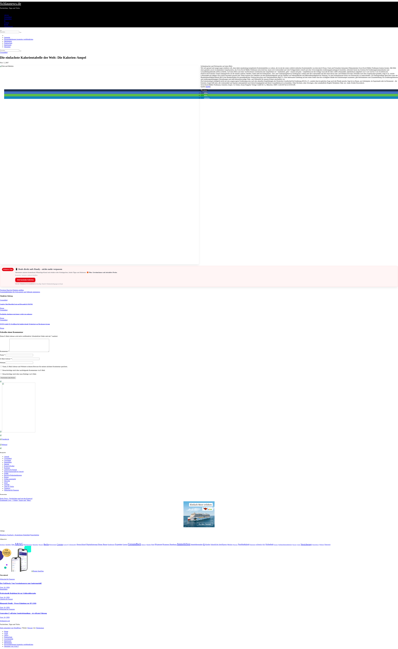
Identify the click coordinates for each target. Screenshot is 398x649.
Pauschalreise (34, 535)
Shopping (7, 47)
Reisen (6, 477)
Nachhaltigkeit (243, 544)
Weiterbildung (315, 544)
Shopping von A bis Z (11, 646)
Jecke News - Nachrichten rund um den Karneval (16, 498)
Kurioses (7, 468)
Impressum (7, 45)
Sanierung (253, 544)
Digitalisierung (91, 544)
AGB (6, 633)
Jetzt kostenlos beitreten (25, 280)
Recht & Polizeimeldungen (13, 475)
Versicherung (8, 26)
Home (6, 631)
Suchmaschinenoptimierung (285, 544)
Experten (118, 544)
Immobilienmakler (197, 544)
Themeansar (40, 628)
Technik (6, 484)
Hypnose (158, 544)
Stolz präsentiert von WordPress (10, 628)
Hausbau (148, 544)
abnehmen (2, 544)
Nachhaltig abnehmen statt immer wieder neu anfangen (16, 314)
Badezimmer (29, 544)
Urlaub (298, 544)
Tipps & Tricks (9, 486)
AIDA (6, 635)
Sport (6, 483)
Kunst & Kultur (9, 466)
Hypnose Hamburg (169, 544)
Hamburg (143, 544)
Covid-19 (65, 544)
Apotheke (8, 544)
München (235, 544)
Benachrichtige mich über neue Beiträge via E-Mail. (19, 374)
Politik (6, 473)
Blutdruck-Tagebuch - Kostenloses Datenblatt (15, 535)
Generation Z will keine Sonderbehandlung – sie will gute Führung (23, 613)
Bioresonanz (52, 544)
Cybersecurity (72, 544)
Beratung (41, 544)
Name (2, 355)
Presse (2, 308)
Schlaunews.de (10, 3)
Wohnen (321, 544)
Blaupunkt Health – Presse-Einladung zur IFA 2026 (18, 603)
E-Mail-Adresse (6, 359)
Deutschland (81, 544)
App (12, 544)
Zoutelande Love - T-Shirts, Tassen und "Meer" (15, 500)
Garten (125, 544)
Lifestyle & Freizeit (10, 470)
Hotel (152, 544)
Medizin (230, 544)
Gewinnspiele (8, 639)
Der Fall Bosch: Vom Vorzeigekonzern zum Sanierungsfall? (21, 583)
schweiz (259, 544)
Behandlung (35, 544)
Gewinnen (7, 460)
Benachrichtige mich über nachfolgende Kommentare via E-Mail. (23, 370)
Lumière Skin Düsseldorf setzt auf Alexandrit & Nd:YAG (16, 304)
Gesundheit (8, 17)
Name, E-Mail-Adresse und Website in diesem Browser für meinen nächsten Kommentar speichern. (35, 366)
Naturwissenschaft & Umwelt (14, 471)
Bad (25, 544)
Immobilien (8, 19)
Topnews (7, 488)
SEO (263, 544)
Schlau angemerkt (10, 479)
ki (4, 21)
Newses (30, 628)
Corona (6, 23)
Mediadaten (8, 41)
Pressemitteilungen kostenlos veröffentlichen (18, 39)
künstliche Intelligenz (219, 544)
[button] (204, 90)
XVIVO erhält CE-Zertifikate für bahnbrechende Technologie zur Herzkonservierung (25, 324)
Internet (6, 464)
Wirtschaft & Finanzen (11, 490)
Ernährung (111, 544)
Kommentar (4, 351)
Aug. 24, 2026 (5, 587)
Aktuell (6, 457)
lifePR (208, 87)
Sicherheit (269, 544)
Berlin (6, 24)
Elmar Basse (102, 544)
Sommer (276, 544)
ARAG (6, 15)
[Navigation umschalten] (1, 30)
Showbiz (7, 481)
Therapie (294, 544)
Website (2, 363)
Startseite (7, 37)
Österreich (327, 544)
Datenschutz (8, 43)
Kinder (207, 544)
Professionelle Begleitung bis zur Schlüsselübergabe (18, 593)
